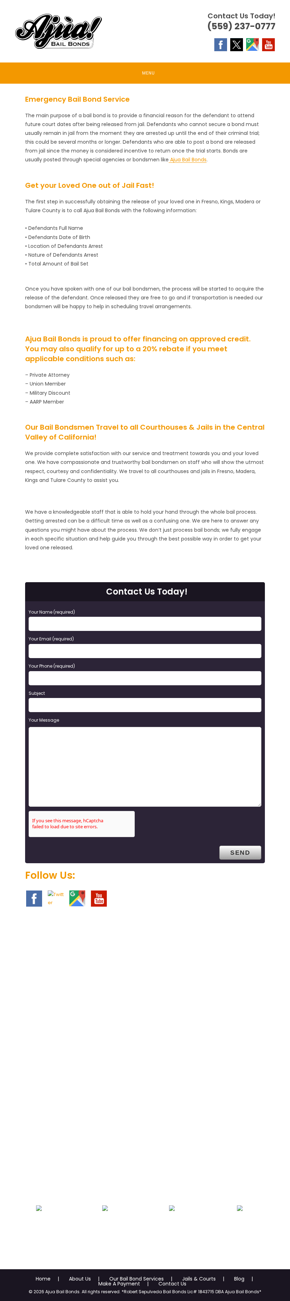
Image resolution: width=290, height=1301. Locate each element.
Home (43, 1278)
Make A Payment (119, 1283)
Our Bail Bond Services (136, 1278)
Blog (239, 1278)
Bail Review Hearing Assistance (172, 1235)
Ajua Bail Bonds (188, 159)
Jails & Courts (199, 1278)
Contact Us (172, 1283)
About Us (80, 1278)
